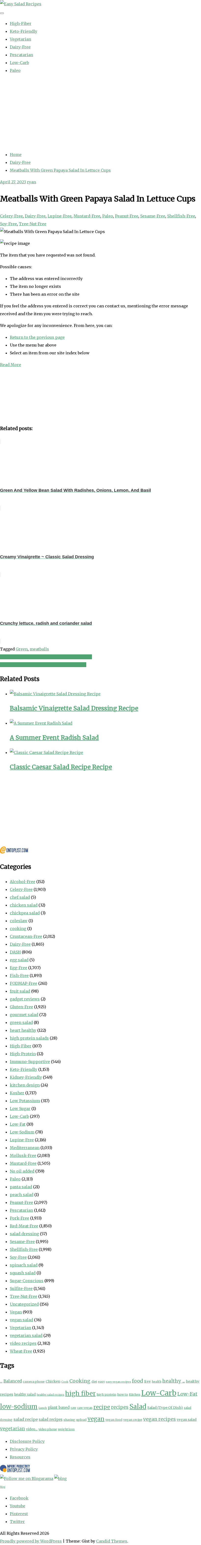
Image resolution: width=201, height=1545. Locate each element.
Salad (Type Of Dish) (165, 1407)
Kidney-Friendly (26, 1077)
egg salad (19, 959)
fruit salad (20, 991)
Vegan (16, 1312)
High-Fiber (20, 23)
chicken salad (24, 905)
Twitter (17, 1521)
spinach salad (24, 1265)
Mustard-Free (87, 215)
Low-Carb (19, 62)
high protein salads (29, 1038)
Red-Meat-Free (24, 1225)
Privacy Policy (24, 1449)
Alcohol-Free (22, 881)
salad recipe (25, 1419)
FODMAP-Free (23, 983)
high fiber (80, 1393)
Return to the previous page (37, 337)
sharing (69, 1420)
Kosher (17, 1092)
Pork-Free (19, 1218)
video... (32, 1429)
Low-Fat (17, 1124)
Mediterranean (24, 1147)
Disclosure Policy (27, 1441)
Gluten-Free (21, 1006)
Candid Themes (111, 1541)
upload (81, 1420)
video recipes (23, 1343)
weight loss (66, 1429)
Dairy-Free (20, 47)
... (1, 1381)
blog (2, 1487)
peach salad (21, 1194)
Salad (137, 1406)
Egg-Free (18, 967)
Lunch (42, 1408)
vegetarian (12, 1429)
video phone (47, 1429)
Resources (20, 1457)
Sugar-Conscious (26, 1280)
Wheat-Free (21, 1351)
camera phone (34, 1381)
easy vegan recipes (118, 1381)
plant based (59, 1407)
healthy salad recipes (50, 1394)
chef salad (20, 897)
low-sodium (19, 1407)
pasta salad (21, 1186)
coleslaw (18, 920)
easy (101, 1381)
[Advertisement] (100, 112)
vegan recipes (159, 1419)
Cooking (79, 1381)
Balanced (12, 1381)
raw (73, 1408)
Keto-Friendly (23, 31)
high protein (106, 1394)
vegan (96, 1418)
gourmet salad (24, 1014)
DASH (15, 952)
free (147, 1381)
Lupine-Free (60, 215)
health (156, 1381)
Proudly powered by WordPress (31, 1541)
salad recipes (51, 1419)
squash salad (23, 1272)
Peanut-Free (126, 215)
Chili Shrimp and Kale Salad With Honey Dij (43, 664)
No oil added (22, 1171)
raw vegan (84, 1408)
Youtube (17, 1505)
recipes (119, 1407)
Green (22, 649)
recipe (101, 1407)
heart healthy (23, 1030)
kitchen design (25, 1085)
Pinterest (19, 1513)
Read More (10, 364)
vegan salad (21, 1319)
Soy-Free (8, 223)
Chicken (53, 1381)
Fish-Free (19, 975)
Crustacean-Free (26, 936)
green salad (21, 1022)
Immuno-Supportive (30, 1061)
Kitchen (134, 1394)
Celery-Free (11, 215)
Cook (64, 1381)
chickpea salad (25, 912)
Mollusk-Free (23, 1155)
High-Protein (23, 1053)
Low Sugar (20, 1108)
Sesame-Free (152, 215)
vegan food (113, 1420)
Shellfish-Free (181, 215)
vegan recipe (132, 1420)
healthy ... (173, 1381)
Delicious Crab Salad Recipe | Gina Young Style (46, 656)
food (137, 1381)
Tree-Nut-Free (32, 223)
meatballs (39, 649)
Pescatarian (21, 54)
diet (94, 1381)
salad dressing (24, 1233)
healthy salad (25, 1394)
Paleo (15, 70)
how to (122, 1394)
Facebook (19, 1498)
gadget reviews (25, 998)
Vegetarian (20, 39)
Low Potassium (25, 1100)
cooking (18, 928)
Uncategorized (24, 1304)
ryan (31, 181)
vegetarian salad (26, 1335)
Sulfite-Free (21, 1288)
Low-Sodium (22, 1132)
